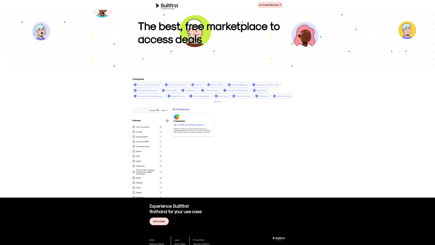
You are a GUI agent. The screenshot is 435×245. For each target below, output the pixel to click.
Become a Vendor (157, 244)
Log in (177, 240)
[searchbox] (145, 110)
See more (217, 101)
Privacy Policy (198, 240)
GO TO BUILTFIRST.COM (269, 5)
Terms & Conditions (201, 244)
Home (152, 240)
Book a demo (180, 244)
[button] (150, 121)
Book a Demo (159, 221)
